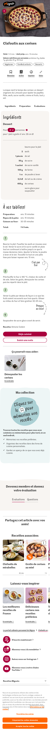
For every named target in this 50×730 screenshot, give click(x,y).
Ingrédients (10, 106)
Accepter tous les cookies (25, 726)
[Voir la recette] (13, 557)
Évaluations (39, 106)
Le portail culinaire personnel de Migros (19, 630)
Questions (32, 499)
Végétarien (9, 64)
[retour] (4, 11)
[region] (25, 708)
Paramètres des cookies (25, 714)
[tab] (25, 681)
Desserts (38, 64)
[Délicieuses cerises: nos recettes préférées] (36, 605)
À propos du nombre (27, 130)
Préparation (25, 106)
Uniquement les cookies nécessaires (25, 720)
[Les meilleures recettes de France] (13, 605)
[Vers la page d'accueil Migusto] (9, 2)
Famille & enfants (24, 64)
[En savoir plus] (15, 377)
